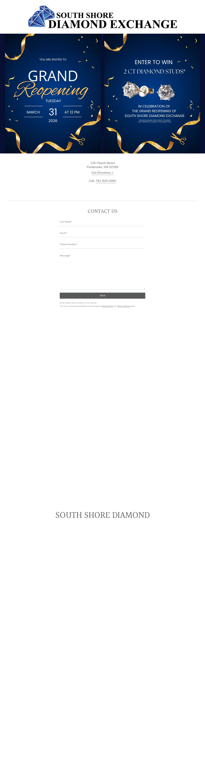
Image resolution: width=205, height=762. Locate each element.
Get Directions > (102, 173)
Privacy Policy (107, 306)
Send (102, 295)
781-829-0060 (106, 181)
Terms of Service (123, 306)
